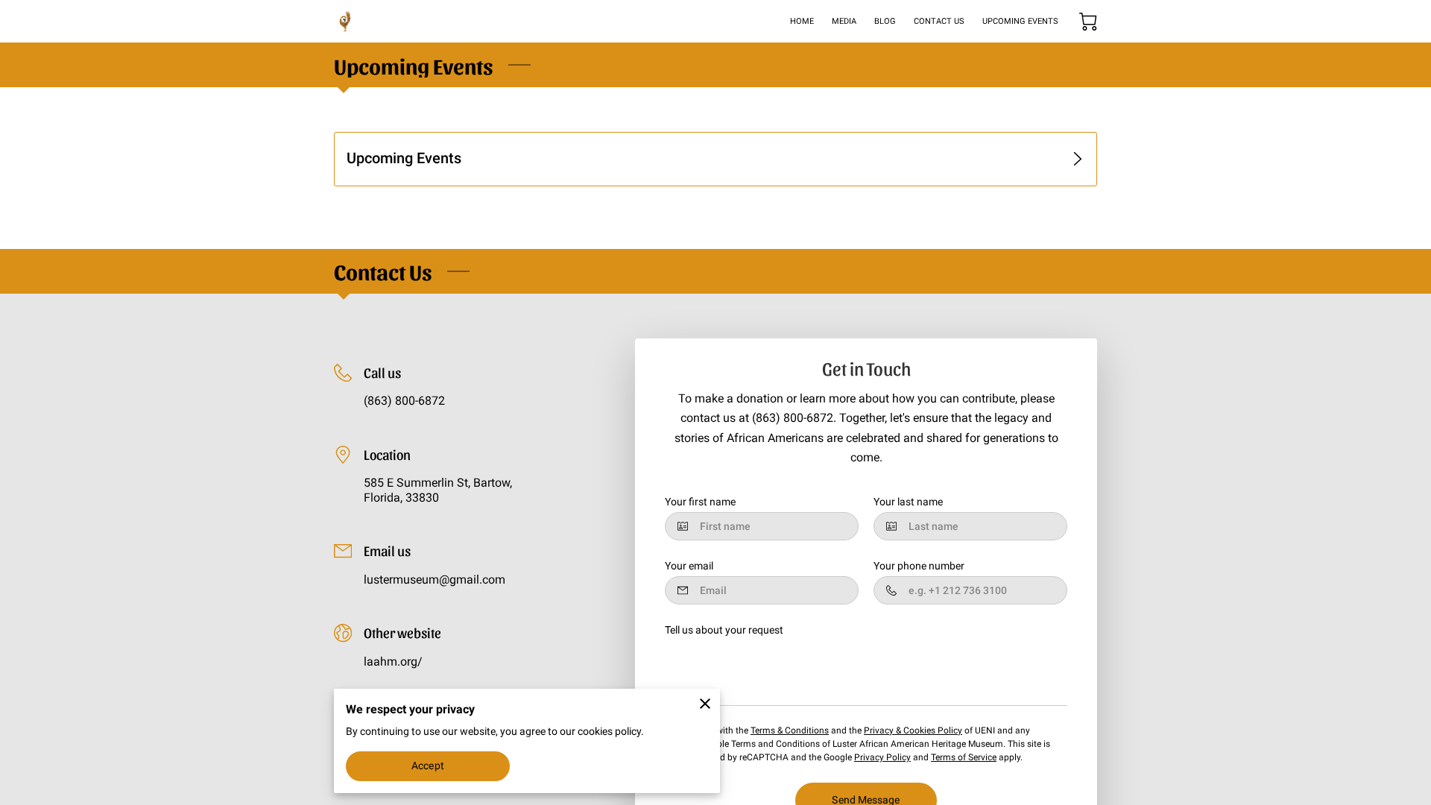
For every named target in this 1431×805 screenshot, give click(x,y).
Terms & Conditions (790, 730)
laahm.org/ (393, 661)
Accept (427, 765)
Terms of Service (963, 757)
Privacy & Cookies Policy (913, 730)
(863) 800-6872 (404, 401)
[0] (1088, 22)
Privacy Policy (882, 757)
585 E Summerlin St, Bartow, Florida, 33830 (438, 490)
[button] (715, 159)
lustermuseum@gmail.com (434, 579)
